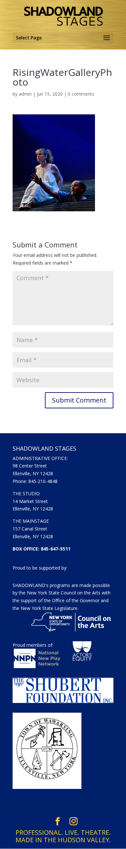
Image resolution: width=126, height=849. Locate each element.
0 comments (81, 94)
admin (25, 94)
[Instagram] (73, 821)
